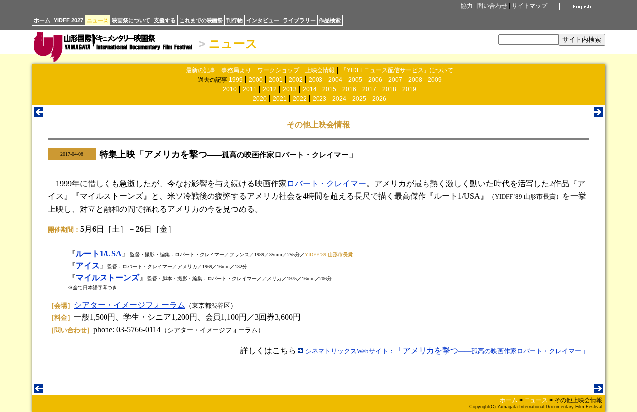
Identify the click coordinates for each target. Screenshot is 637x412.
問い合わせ (492, 5)
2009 (435, 79)
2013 (290, 89)
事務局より (236, 70)
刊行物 (234, 20)
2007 (395, 79)
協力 (467, 5)
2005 (355, 79)
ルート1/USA (99, 253)
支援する (165, 20)
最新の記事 (200, 70)
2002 (296, 79)
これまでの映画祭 (201, 20)
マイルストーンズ (107, 277)
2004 (335, 79)
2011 (250, 89)
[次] (598, 114)
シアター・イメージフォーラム (129, 305)
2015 (329, 89)
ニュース (97, 20)
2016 (349, 89)
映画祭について (131, 20)
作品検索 (330, 20)
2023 (319, 98)
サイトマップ (529, 5)
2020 (260, 98)
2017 (369, 89)
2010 (230, 89)
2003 (315, 79)
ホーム (42, 20)
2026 (379, 98)
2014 (310, 89)
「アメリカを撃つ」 (447, 350)
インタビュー (262, 20)
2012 (270, 89)
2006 (375, 79)
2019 (409, 89)
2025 (359, 98)
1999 (236, 79)
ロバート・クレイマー (326, 183)
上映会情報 (320, 70)
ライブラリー (299, 20)
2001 (276, 79)
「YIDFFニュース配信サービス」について (397, 70)
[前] (38, 114)
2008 (415, 79)
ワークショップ (278, 70)
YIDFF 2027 (68, 20)
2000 (256, 79)
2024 (339, 98)
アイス (88, 265)
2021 (280, 98)
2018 (389, 89)
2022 (300, 98)
